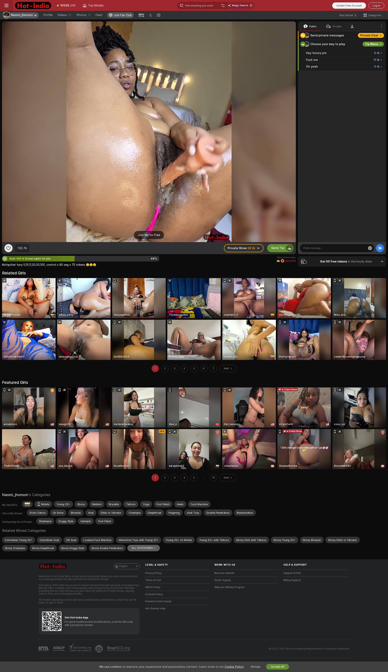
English (123, 566)
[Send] (380, 248)
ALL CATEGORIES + (144, 547)
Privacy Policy (153, 573)
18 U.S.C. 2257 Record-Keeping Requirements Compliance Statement (309, 648)
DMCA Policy (152, 587)
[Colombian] (27, 504)
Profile (48, 15)
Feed (98, 15)
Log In (376, 5)
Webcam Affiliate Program (229, 587)
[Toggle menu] (6, 5)
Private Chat (369, 35)
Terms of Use (153, 580)
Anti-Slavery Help (155, 608)
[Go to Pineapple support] (99, 649)
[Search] (223, 5)
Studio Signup (222, 580)
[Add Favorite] (8, 248)
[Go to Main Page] (33, 5)
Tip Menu (371, 44)
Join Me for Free (149, 235)
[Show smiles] (370, 248)
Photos (83, 15)
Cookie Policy (234, 666)
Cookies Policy (154, 594)
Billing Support (292, 580)
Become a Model (224, 573)
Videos (64, 15)
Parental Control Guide (158, 601)
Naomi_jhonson (15, 495)
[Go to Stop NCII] (119, 648)
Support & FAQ (292, 573)
